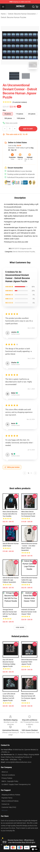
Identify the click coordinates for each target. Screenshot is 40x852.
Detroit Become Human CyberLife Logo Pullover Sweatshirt (11, 580)
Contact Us (5, 804)
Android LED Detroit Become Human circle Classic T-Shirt (28, 612)
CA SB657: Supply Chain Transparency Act (16, 784)
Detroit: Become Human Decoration (22, 14)
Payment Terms (7, 798)
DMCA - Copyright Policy (10, 781)
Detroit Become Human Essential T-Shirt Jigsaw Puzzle (29, 662)
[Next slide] (35, 45)
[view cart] (37, 6)
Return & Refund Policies (10, 801)
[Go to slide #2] (25, 76)
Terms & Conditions (8, 775)
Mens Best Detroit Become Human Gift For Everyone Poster (28, 514)
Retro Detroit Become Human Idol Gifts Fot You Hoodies (10, 514)
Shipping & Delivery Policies (11, 795)
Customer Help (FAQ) (9, 807)
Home (3, 14)
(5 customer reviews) (19, 102)
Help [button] (36, 849)
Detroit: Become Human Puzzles (13, 17)
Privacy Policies (7, 778)
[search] (33, 6)
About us (5, 772)
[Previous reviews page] (25, 473)
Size (4, 110)
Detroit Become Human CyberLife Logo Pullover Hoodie (29, 580)
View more (20, 627)
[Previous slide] (4, 45)
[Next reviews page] (35, 473)
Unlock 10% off (4, 842)
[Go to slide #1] (14, 76)
